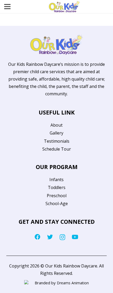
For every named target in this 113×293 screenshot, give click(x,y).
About (56, 125)
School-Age (56, 203)
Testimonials (56, 141)
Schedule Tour (56, 149)
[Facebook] (37, 237)
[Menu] (7, 6)
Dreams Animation (73, 282)
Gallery (56, 133)
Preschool (56, 195)
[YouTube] (75, 237)
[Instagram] (62, 237)
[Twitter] (50, 237)
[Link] (64, 7)
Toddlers (56, 187)
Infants (56, 179)
